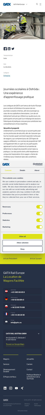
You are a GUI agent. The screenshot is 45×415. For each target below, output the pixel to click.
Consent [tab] (8, 170)
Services (6, 364)
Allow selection (22, 243)
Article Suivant (36, 259)
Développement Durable (9, 370)
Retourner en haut (22, 410)
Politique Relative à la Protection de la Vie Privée (34, 377)
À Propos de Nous (9, 377)
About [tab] (37, 170)
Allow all (22, 236)
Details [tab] (22, 170)
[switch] (39, 213)
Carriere (29, 364)
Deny (22, 249)
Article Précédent (10, 259)
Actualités (30, 359)
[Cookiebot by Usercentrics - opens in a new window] (32, 164)
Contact (29, 369)
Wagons (6, 359)
